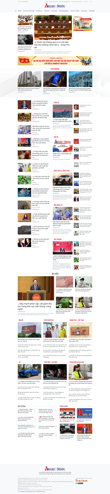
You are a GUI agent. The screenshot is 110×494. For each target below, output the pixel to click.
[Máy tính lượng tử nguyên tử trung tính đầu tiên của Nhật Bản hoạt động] (76, 175)
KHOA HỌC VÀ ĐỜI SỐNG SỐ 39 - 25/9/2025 (86, 155)
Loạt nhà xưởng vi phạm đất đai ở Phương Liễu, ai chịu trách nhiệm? (79, 394)
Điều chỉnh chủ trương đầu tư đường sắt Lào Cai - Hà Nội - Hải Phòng (25, 28)
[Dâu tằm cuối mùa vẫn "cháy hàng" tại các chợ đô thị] (24, 179)
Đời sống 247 (39, 10)
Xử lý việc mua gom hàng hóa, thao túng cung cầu (47, 427)
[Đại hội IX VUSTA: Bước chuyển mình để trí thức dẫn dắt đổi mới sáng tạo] (76, 122)
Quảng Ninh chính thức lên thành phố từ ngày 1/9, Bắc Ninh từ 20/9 (86, 130)
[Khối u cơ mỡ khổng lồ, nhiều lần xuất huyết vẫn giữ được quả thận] (24, 167)
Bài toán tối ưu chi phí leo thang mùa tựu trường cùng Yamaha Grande (86, 198)
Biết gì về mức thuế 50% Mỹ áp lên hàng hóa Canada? (40, 241)
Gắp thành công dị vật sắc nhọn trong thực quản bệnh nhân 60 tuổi (41, 128)
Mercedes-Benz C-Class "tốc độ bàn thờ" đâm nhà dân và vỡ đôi (29, 398)
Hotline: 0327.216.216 (53, 1)
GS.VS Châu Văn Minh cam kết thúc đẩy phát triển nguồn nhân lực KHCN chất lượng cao (84, 438)
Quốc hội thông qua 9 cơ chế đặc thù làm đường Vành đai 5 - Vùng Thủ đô (52, 45)
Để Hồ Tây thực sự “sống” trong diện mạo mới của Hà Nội (85, 252)
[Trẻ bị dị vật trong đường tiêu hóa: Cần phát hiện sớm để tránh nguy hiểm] (76, 217)
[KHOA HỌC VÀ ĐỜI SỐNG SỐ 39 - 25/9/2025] (76, 156)
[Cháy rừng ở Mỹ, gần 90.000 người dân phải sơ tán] (63, 111)
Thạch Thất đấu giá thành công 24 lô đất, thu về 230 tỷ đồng (29, 356)
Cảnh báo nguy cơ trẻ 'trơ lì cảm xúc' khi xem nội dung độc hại (55, 382)
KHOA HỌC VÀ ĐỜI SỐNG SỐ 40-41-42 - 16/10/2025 (86, 149)
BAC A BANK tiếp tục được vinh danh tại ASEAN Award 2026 (62, 258)
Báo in (56, 137)
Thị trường (46, 10)
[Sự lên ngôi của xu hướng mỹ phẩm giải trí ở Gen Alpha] (76, 267)
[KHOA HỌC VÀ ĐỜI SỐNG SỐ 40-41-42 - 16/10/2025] (76, 149)
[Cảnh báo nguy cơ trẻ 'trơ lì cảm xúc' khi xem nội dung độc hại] (55, 372)
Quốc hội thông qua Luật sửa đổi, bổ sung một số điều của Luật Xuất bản (41, 216)
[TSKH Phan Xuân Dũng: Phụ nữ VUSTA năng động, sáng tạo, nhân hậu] (67, 429)
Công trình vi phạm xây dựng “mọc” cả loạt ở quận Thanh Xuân (29, 345)
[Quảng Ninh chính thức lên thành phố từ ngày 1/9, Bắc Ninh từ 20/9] (76, 130)
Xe (20, 362)
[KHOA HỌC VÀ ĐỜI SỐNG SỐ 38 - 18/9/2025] (76, 164)
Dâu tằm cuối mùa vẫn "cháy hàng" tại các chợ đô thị (41, 178)
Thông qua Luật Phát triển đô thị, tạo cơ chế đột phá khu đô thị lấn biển (40, 116)
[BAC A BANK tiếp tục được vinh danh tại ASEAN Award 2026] (63, 247)
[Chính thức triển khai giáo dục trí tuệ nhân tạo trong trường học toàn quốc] (76, 225)
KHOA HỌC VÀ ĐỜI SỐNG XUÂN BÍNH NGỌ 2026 (86, 140)
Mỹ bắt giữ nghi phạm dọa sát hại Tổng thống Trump (28, 393)
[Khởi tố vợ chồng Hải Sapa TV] (76, 107)
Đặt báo (46, 1)
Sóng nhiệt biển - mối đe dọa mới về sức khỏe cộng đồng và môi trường (25, 411)
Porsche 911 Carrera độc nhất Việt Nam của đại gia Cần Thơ (28, 387)
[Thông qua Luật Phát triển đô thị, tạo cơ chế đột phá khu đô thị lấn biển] (24, 117)
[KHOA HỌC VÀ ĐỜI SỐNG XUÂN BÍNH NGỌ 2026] (76, 141)
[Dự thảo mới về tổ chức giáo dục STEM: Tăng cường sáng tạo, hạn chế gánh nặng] (76, 209)
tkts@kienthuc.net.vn (41, 491)
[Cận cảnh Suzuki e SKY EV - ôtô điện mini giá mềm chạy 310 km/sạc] (76, 183)
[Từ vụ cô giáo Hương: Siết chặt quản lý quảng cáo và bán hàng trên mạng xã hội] (83, 302)
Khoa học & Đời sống (55, 5)
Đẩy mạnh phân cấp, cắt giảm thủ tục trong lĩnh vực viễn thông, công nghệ (35, 306)
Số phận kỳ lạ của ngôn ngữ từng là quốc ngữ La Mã (80, 340)
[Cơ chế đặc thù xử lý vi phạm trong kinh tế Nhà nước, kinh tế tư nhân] (24, 104)
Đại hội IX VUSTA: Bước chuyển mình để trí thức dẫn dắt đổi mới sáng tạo (86, 122)
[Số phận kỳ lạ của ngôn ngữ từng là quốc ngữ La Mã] (80, 330)
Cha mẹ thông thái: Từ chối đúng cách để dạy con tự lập (54, 398)
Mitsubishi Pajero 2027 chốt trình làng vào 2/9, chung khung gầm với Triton (62, 189)
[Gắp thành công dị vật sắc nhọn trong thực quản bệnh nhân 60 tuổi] (24, 129)
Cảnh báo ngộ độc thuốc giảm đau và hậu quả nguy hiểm (85, 233)
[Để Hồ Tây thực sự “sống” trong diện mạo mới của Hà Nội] (76, 252)
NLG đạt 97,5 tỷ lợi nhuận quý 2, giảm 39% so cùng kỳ (29, 340)
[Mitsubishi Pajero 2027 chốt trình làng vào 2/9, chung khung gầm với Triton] (63, 179)
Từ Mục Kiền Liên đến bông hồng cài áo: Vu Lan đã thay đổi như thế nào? (40, 153)
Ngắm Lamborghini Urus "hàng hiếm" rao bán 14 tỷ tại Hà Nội (29, 382)
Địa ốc (21, 320)
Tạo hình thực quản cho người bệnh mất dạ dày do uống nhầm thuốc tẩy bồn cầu (55, 345)
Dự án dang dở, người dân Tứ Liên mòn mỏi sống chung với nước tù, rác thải (26, 427)
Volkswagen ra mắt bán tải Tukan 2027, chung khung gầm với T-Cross (86, 191)
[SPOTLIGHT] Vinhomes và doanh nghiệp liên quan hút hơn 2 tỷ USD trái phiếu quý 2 (80, 89)
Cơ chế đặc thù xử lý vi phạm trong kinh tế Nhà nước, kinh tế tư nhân (40, 103)
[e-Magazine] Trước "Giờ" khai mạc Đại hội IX (67, 420)
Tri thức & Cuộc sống (81, 481)
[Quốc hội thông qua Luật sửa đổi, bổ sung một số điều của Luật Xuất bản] (24, 217)
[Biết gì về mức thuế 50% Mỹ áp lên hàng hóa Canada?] (24, 242)
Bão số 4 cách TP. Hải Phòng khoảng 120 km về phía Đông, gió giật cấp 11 (25, 48)
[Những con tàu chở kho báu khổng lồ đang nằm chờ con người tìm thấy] (24, 192)
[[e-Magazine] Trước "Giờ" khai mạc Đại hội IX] (67, 413)
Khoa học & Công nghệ (28, 10)
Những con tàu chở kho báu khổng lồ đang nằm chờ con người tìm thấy (40, 191)
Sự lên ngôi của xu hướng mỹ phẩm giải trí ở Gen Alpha (86, 267)
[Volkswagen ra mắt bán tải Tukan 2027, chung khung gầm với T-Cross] (76, 191)
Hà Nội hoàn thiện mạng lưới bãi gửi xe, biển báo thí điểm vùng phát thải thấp (26, 435)
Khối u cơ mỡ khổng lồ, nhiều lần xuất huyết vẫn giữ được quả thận (40, 166)
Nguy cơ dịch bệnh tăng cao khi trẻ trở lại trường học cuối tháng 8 (64, 291)
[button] (86, 406)
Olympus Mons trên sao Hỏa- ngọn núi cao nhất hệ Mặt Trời (40, 203)
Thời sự (19, 10)
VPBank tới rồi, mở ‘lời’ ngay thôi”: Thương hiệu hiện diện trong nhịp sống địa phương (86, 244)
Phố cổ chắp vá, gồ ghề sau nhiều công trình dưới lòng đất (46, 435)
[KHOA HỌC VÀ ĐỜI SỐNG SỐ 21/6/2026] (63, 145)
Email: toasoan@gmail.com (64, 1)
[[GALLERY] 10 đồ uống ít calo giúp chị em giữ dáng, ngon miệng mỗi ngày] (64, 302)
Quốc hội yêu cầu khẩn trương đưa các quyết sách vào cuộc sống (86, 114)
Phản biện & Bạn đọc (64, 10)
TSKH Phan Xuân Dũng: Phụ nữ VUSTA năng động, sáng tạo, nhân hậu (67, 437)
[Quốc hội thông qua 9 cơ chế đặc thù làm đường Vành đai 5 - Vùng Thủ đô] (53, 27)
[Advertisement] (55, 451)
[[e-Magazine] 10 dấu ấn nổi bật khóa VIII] (84, 413)
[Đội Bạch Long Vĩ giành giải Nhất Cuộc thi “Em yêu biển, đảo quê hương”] (24, 142)
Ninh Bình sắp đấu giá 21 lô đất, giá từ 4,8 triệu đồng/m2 (29, 351)
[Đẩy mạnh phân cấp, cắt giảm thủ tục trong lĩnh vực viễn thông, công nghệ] (36, 288)
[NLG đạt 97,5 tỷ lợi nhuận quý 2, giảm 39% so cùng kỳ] (29, 330)
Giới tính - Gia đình (74, 10)
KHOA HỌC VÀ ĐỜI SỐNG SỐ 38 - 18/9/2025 (86, 163)
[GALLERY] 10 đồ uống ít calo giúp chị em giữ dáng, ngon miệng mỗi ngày (64, 311)
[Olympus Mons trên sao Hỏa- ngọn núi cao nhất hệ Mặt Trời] (24, 205)
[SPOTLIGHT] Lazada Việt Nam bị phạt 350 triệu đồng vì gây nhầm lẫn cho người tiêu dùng (54, 90)
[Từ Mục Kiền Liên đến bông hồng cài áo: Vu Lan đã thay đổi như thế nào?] (24, 154)
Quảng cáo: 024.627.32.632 (76, 1)
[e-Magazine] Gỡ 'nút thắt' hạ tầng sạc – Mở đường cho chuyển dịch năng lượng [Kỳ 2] (46, 419)
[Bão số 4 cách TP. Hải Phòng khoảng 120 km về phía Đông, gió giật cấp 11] (25, 39)
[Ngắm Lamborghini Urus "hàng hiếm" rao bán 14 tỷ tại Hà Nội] (29, 372)
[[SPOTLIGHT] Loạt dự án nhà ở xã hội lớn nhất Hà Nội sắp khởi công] (29, 79)
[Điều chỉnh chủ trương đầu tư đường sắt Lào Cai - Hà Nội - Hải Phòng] (25, 20)
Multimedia (92, 10)
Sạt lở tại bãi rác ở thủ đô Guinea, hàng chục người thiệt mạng (41, 228)
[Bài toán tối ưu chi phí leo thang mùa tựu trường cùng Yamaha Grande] (76, 198)
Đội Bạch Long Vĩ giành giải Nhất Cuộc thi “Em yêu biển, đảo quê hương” (40, 141)
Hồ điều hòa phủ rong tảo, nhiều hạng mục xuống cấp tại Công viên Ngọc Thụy (46, 411)
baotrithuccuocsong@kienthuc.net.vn (28, 491)
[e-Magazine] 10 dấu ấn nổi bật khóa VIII (84, 420)
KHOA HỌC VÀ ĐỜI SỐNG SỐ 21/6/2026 (62, 154)
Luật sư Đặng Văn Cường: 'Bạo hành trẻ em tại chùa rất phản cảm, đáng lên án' (80, 389)
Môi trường (54, 10)
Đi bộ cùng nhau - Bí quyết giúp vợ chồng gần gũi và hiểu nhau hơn (53, 393)
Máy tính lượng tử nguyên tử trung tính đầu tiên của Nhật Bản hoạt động (85, 175)
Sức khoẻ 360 (84, 10)
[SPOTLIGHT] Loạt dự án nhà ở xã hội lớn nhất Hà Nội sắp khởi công (28, 89)
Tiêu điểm (55, 273)
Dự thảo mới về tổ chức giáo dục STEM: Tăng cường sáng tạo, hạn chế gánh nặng (85, 210)
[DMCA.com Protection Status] (79, 483)
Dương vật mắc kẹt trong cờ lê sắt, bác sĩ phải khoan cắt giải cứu (54, 387)
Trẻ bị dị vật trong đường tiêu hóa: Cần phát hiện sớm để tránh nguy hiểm (85, 217)
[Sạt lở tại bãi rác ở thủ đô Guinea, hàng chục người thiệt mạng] (24, 230)
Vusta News (64, 406)
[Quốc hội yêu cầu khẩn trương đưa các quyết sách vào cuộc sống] (76, 114)
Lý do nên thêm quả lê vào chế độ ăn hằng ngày (54, 356)
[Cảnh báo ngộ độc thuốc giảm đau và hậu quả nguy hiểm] (76, 233)
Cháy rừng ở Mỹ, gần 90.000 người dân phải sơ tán (62, 120)
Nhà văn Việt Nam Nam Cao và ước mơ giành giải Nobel (80, 400)
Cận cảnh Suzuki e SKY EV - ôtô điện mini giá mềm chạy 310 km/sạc (86, 183)
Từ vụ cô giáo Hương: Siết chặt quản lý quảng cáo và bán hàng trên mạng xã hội (83, 311)
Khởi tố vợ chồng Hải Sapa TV (85, 106)
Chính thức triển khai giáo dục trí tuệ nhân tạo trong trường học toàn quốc (86, 225)
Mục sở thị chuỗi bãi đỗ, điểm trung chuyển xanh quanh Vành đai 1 (25, 419)
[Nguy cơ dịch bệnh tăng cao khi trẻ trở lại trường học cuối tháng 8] (64, 282)
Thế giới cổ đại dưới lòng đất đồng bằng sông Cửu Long (80, 356)
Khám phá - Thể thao (36, 195)
